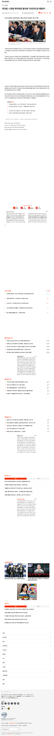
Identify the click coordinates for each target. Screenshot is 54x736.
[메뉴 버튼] (50, 1)
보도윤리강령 (24, 725)
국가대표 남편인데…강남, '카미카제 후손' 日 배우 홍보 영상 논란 (22, 104)
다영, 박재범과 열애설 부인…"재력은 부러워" (15, 312)
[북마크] (50, 13)
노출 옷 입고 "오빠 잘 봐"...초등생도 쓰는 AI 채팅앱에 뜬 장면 (19, 425)
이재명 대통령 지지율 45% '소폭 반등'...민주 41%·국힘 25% (17, 495)
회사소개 (2, 723)
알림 (3, 683)
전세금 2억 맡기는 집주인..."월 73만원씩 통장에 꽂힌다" (18, 340)
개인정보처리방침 (12, 723)
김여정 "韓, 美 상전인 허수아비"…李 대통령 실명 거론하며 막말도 (18, 491)
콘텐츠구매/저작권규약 (13, 725)
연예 (3, 662)
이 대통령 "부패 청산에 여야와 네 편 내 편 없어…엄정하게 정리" (18, 616)
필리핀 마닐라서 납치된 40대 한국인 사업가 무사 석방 (16, 619)
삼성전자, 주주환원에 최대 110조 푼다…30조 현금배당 (18, 393)
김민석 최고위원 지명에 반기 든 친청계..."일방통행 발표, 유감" (17, 481)
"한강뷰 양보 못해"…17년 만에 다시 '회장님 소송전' (17, 298)
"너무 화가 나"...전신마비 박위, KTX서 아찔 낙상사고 (17, 303)
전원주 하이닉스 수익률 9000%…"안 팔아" (16, 431)
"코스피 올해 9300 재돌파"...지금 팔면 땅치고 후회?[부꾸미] (19, 308)
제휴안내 (6, 725)
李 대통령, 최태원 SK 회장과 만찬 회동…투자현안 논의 (16, 484)
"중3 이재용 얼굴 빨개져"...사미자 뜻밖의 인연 (16, 387)
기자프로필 (5, 675)
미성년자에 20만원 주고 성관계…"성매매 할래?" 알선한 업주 (22, 106)
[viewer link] (43, 40)
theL (4, 641)
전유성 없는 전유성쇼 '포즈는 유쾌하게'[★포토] (15, 578)
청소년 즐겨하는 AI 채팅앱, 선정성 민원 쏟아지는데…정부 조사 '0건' (21, 422)
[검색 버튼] (48, 1)
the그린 (4, 650)
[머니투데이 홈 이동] (5, 692)
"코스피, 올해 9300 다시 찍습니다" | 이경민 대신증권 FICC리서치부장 (38, 579)
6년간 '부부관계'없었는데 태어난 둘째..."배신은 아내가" (20, 113)
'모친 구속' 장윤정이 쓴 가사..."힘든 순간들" (16, 385)
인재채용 (6, 723)
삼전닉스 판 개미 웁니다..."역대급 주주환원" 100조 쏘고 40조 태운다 (21, 346)
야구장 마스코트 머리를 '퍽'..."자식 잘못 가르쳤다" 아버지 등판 (22, 110)
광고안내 (2, 725)
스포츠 (4, 667)
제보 (3, 679)
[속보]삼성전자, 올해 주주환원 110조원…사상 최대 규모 (18, 349)
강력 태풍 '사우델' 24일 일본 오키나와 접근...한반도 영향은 (19, 352)
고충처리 (19, 725)
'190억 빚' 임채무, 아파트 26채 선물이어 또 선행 (17, 382)
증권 (3, 633)
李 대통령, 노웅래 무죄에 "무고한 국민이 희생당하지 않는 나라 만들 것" (19, 609)
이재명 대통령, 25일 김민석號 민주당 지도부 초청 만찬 (16, 612)
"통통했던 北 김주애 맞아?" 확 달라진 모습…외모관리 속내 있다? (18, 488)
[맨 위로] (51, 730)
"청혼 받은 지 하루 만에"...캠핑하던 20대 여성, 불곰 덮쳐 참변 (20, 390)
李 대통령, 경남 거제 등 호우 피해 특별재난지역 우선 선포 (17, 622)
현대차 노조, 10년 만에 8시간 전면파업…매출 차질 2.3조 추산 (20, 343)
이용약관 (29, 723)
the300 (6, 5)
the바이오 (5, 645)
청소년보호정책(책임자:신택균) (21, 723)
